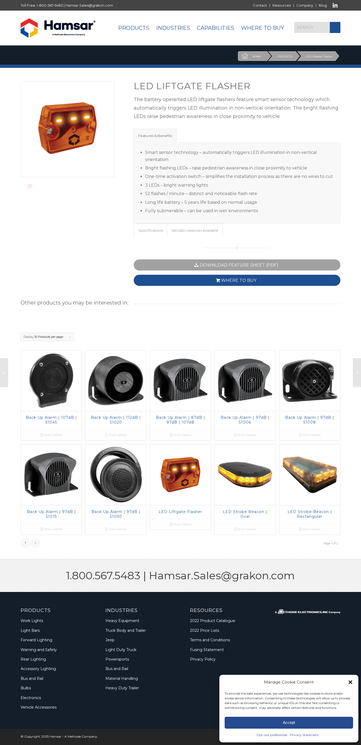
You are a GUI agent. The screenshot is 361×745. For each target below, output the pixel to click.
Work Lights (32, 620)
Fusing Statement (207, 649)
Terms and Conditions (210, 640)
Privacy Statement (304, 735)
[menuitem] (260, 5)
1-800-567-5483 (50, 5)
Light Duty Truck (120, 649)
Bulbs (26, 688)
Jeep (109, 640)
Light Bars (30, 630)
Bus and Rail (32, 678)
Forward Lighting (36, 640)
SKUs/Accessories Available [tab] (195, 230)
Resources (281, 5)
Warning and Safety (39, 649)
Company (304, 5)
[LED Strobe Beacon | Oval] (357, 372)
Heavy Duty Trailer (122, 688)
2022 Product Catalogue (212, 620)
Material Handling (121, 678)
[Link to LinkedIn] (335, 5)
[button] (350, 682)
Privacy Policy (203, 659)
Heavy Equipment (122, 620)
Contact (260, 5)
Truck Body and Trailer (125, 630)
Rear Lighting (33, 659)
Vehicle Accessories (39, 707)
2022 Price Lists (204, 630)
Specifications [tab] (150, 230)
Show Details (52, 435)
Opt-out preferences (271, 735)
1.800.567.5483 (103, 575)
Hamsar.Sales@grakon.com (89, 5)
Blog (323, 5)
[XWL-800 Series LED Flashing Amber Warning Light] (4, 372)
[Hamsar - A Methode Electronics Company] (58, 28)
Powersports (117, 659)
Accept (289, 722)
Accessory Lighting (38, 668)
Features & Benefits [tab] (155, 136)
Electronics (31, 697)
